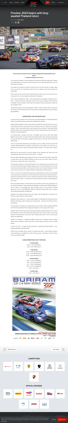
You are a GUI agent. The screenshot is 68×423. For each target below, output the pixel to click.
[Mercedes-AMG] (49, 366)
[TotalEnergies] (28, 393)
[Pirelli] (18, 393)
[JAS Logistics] (23, 404)
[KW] (49, 393)
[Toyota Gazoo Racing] (60, 393)
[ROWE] (39, 393)
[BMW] (18, 366)
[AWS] (7, 393)
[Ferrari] (28, 366)
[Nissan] (60, 366)
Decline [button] (54, 419)
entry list (41, 77)
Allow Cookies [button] (62, 419)
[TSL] (44, 404)
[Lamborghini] (39, 366)
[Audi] (7, 366)
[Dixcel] (34, 404)
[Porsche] (34, 376)
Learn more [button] (4, 421)
